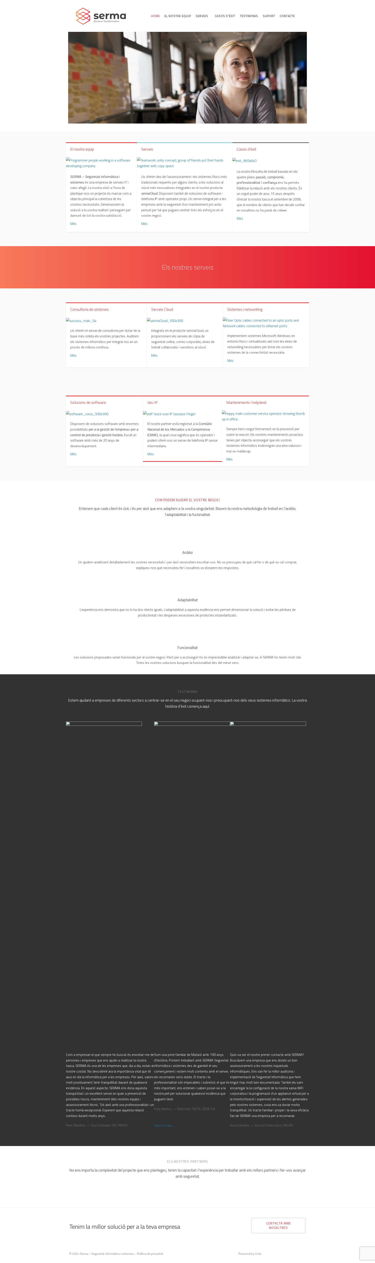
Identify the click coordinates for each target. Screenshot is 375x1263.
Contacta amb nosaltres (278, 1225)
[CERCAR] (301, 16)
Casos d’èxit (246, 149)
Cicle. (258, 1253)
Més (73, 223)
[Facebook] (295, 1254)
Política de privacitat (150, 1253)
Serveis (147, 149)
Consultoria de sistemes (89, 309)
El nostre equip (82, 149)
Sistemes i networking (244, 309)
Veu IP (152, 402)
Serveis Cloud (162, 309)
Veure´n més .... (164, 1125)
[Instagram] (302, 1254)
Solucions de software (88, 402)
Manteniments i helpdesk (246, 402)
